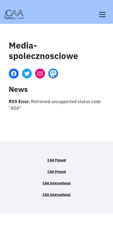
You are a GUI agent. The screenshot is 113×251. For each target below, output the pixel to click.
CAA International (57, 183)
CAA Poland (56, 160)
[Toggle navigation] (102, 11)
